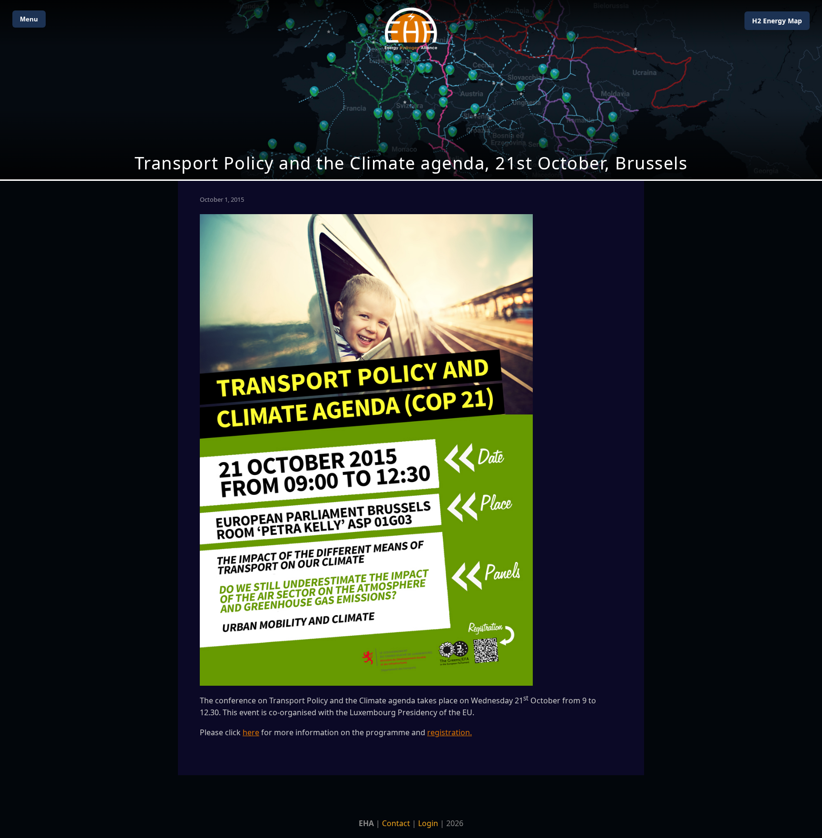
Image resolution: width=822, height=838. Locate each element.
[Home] (411, 29)
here (251, 732)
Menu (29, 19)
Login (428, 823)
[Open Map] (411, 89)
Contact (396, 823)
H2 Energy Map (777, 20)
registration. (449, 732)
